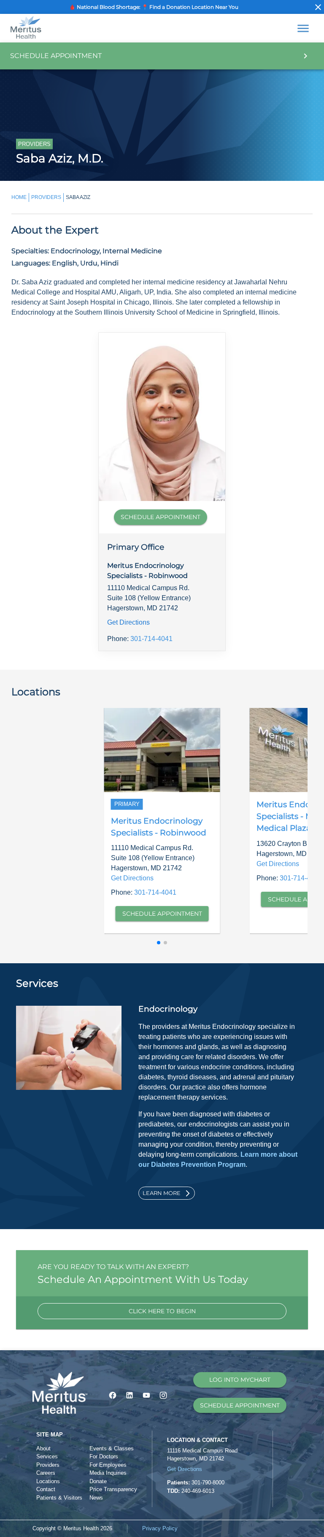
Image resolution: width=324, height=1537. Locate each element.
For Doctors (103, 1456)
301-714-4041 (151, 638)
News (96, 1498)
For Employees (108, 1465)
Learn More (162, 1193)
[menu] (303, 28)
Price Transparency (113, 1489)
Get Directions (128, 622)
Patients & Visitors (59, 1498)
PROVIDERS (46, 197)
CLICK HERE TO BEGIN (162, 1311)
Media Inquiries (108, 1473)
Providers (47, 1465)
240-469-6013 (197, 1491)
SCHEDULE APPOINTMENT (160, 517)
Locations (48, 1481)
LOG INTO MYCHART (239, 1379)
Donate (98, 1481)
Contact (45, 1489)
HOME (19, 197)
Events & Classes (111, 1448)
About (43, 1448)
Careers (45, 1473)
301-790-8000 (208, 1482)
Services (47, 1456)
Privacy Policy (160, 1528)
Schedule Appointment (162, 913)
